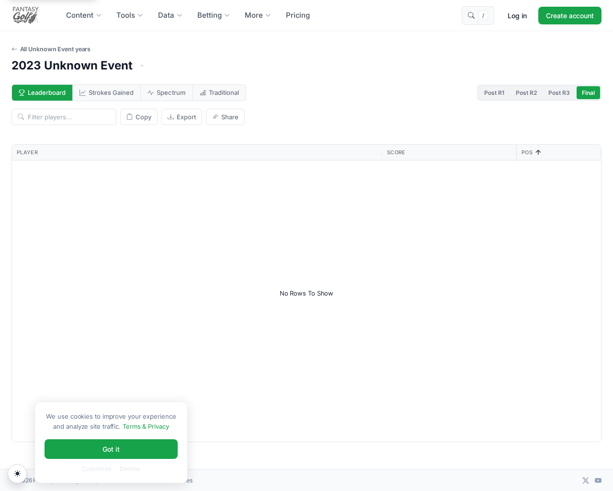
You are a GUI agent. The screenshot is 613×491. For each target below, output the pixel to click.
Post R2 (526, 92)
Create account (570, 15)
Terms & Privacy (146, 426)
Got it (111, 449)
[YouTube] (598, 480)
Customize (96, 468)
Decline (130, 468)
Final (588, 92)
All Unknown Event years (55, 49)
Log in (517, 15)
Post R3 (559, 92)
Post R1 (494, 92)
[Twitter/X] (585, 480)
